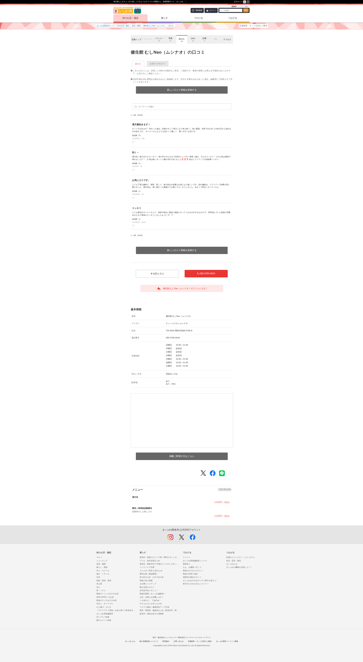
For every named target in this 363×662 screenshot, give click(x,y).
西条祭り (186, 564)
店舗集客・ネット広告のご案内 (253, 26)
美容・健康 (136, 26)
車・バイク (101, 590)
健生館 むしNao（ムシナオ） (154, 26)
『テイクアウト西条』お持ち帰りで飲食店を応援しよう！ (116, 610)
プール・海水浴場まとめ (150, 561)
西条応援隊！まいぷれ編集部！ (152, 594)
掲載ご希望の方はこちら (181, 456)
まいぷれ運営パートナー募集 (227, 641)
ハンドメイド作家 (147, 567)
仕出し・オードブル (104, 604)
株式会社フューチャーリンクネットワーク (194, 637)
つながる (232, 18)
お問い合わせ (178, 641)
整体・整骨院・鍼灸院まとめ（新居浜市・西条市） (160, 610)
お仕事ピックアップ (148, 584)
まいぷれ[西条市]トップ (105, 26)
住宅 (98, 577)
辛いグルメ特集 (102, 617)
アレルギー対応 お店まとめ (151, 571)
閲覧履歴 (199, 10)
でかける (198, 18)
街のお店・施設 (130, 18)
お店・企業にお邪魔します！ (152, 597)
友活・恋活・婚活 (233, 561)
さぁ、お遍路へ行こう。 (193, 567)
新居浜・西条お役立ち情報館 (152, 614)
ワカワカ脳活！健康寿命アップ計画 (154, 607)
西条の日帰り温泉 (190, 574)
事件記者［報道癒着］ (149, 574)
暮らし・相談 (101, 567)
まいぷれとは (231, 564)
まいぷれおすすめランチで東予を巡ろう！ (200, 580)
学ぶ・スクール (102, 571)
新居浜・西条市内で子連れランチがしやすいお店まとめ (160, 564)
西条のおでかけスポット (193, 571)
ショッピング (101, 561)
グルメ (99, 557)
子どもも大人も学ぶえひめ (151, 604)
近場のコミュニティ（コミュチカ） (241, 557)
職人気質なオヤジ (147, 587)
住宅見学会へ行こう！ (149, 590)
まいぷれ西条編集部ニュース (195, 561)
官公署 (99, 584)
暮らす (164, 18)
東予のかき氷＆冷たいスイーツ (196, 584)
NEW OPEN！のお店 (105, 597)
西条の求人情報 (146, 580)
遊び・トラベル (102, 574)
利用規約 (165, 641)
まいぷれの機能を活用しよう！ (239, 567)
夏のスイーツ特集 (103, 620)
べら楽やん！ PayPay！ (150, 600)
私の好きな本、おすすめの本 (152, 577)
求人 (98, 587)
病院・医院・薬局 (103, 580)
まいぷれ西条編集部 (104, 614)
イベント (186, 557)
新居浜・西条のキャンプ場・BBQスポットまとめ (160, 557)
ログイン (212, 10)
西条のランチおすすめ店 (106, 600)
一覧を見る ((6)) (225, 489)
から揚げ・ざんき (103, 607)
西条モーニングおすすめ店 (107, 594)
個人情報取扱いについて (148, 641)
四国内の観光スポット (192, 577)
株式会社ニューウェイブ (167, 637)
